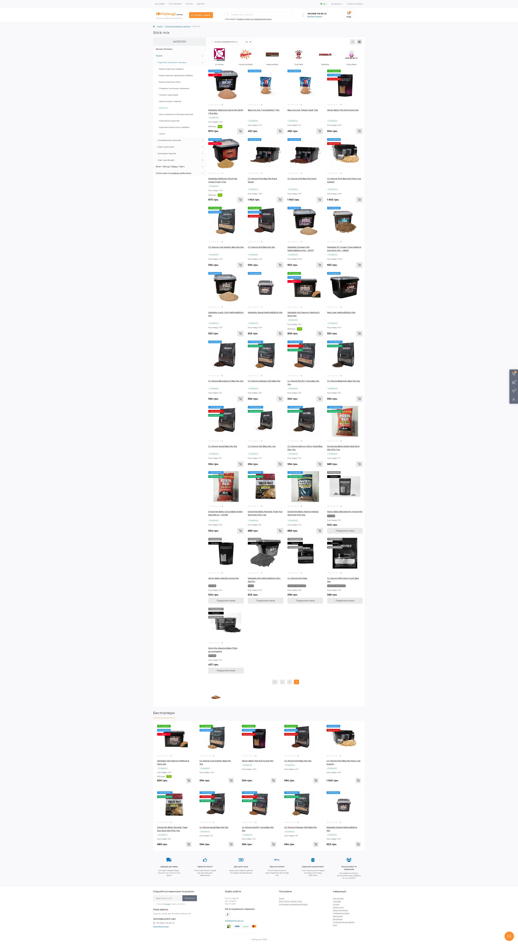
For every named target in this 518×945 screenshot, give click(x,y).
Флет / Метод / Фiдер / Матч (170, 166)
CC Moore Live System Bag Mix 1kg (226, 247)
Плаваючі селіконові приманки (174, 88)
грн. (336, 4)
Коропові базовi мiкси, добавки (174, 127)
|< (275, 682)
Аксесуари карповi (167, 153)
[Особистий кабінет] (513, 399)
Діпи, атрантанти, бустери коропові (176, 114)
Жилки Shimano (164, 49)
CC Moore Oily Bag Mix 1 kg (261, 446)
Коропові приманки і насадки (177, 26)
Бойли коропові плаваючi (171, 69)
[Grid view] (359, 42)
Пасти (162, 134)
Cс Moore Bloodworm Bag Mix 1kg (225, 381)
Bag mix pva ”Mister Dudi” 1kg (302, 110)
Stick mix (163, 108)
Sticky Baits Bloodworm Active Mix (344, 511)
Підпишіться (189, 898)
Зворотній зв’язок (340, 910)
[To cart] (240, 131)
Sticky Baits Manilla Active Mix (223, 578)
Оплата (189, 4)
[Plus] (186, 855)
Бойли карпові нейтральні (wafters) (176, 75)
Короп (160, 26)
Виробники (338, 919)
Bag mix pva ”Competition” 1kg (263, 110)
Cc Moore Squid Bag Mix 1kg (222, 446)
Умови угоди (338, 907)
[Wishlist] (242, 77)
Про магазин (175, 4)
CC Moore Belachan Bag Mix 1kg (343, 381)
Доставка (160, 4)
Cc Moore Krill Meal (297, 578)
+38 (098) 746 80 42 (316, 13)
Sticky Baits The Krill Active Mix (343, 110)
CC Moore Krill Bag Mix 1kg (261, 247)
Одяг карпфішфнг (166, 160)
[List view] (352, 42)
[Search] (228, 14)
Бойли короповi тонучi (170, 82)
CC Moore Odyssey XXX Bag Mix (264, 381)
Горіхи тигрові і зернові (170, 101)
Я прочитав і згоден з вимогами (170, 904)
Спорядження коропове (169, 140)
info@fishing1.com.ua (234, 921)
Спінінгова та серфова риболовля (173, 173)
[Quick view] (242, 72)
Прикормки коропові (169, 121)
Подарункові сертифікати (344, 922)
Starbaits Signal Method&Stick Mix (265, 312)
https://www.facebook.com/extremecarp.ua (227, 914)
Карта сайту (338, 916)
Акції (335, 925)
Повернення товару (341, 913)
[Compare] (242, 82)
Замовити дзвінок (314, 16)
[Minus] (161, 855)
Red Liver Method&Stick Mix (341, 312)
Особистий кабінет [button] (355, 4)
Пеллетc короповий (168, 95)
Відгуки (201, 4)
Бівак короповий (166, 147)
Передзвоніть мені (161, 926)
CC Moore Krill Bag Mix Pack (301, 178)
